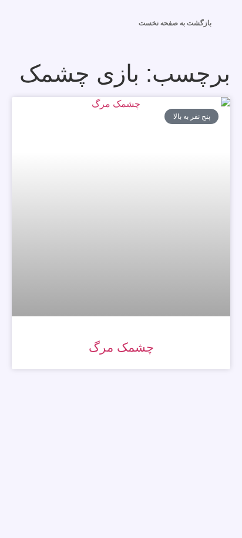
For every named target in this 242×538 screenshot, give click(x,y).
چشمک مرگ (121, 347)
